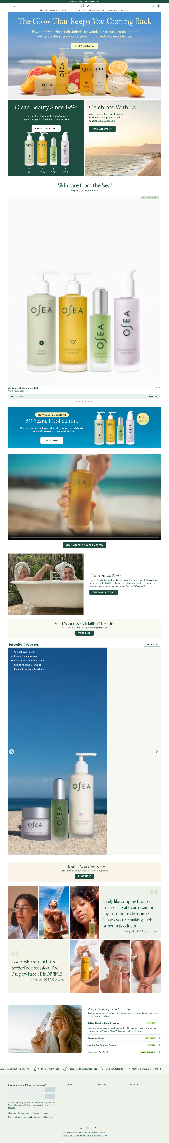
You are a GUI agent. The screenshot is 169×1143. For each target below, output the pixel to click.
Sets (84, 10)
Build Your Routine (97, 10)
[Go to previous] (50, 1)
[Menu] (9, 5)
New (64, 10)
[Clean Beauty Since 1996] (46, 141)
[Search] (15, 5)
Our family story (104, 592)
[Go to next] (118, 1)
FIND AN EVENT (102, 129)
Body (78, 10)
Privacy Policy (67, 1136)
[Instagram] (87, 1128)
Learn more (152, 645)
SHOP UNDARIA (84, 46)
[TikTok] (94, 1128)
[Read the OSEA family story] (46, 584)
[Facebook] (74, 1128)
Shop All (43, 10)
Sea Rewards (113, 10)
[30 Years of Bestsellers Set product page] (84, 291)
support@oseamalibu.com (37, 1113)
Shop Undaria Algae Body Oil (84, 545)
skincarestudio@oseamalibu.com (37, 1117)
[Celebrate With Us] (123, 138)
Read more (11, 1108)
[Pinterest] (81, 1128)
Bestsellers (54, 10)
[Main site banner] (84, 427)
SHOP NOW (52, 440)
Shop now (84, 876)
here (139, 1031)
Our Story (125, 10)
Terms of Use (80, 1136)
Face (71, 10)
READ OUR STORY (46, 128)
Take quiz (84, 633)
